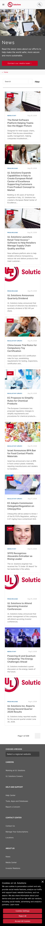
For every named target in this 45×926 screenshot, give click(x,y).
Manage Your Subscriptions (17, 832)
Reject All (22, 916)
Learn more (14, 904)
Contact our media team (19, 63)
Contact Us (10, 826)
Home (6, 72)
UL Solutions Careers (14, 776)
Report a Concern (13, 807)
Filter (37, 82)
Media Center (11, 862)
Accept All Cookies (22, 921)
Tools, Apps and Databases (17, 801)
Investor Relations (13, 868)
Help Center (10, 795)
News (8, 857)
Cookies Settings (22, 911)
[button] (3, 4)
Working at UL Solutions (15, 770)
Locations (10, 837)
